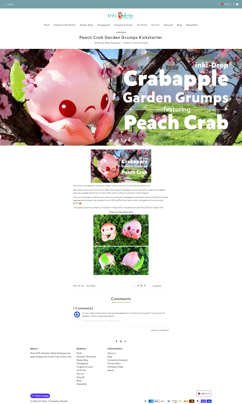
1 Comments (156, 286)
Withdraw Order (115, 366)
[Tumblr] (125, 341)
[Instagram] (121, 341)
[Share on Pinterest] (145, 285)
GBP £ (227, 4)
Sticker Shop (86, 25)
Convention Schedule (117, 360)
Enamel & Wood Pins (65, 25)
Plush (47, 25)
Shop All (168, 25)
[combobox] (41, 4)
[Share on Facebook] (138, 285)
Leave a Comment (160, 330)
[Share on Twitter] (141, 285)
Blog (179, 25)
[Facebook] (116, 341)
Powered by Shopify (58, 401)
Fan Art (156, 25)
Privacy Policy (114, 363)
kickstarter (121, 32)
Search (111, 370)
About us (112, 353)
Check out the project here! (121, 212)
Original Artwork (123, 25)
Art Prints (142, 25)
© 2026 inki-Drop (38, 401)
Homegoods (103, 25)
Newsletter (192, 25)
